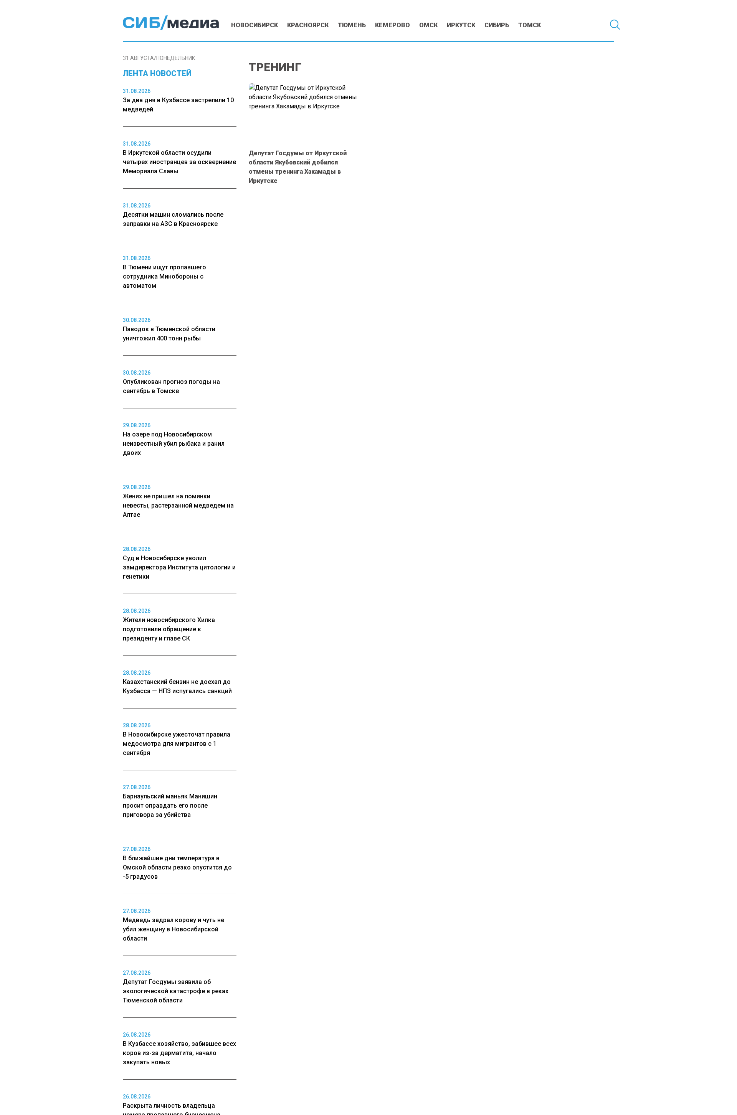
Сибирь (496, 25)
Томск (529, 25)
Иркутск (461, 25)
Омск (428, 25)
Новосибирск (254, 25)
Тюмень (352, 25)
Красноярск (308, 25)
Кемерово (392, 25)
